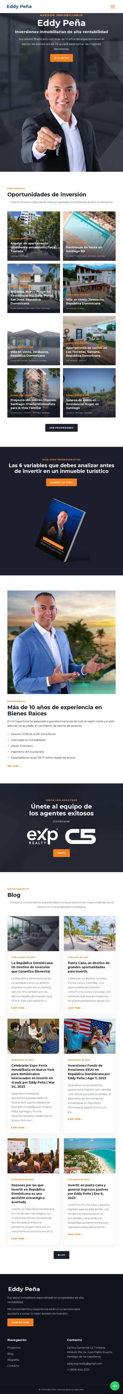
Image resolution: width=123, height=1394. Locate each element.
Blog (61, 1255)
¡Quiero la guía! (61, 482)
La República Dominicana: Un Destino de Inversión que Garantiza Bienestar (32, 967)
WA (115, 1386)
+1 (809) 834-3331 (78, 1369)
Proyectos (13, 1347)
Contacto (13, 1365)
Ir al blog (61, 58)
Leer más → (19, 1007)
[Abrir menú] (113, 6)
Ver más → (14, 765)
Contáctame (20, 1322)
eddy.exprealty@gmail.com (84, 1363)
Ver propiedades (61, 427)
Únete (61, 853)
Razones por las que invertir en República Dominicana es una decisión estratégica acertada (28, 1193)
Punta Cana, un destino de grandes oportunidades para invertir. (89, 967)
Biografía (13, 1359)
